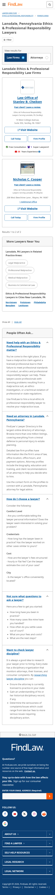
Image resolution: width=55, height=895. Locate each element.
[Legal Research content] (50, 862)
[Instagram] (34, 814)
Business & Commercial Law (21, 285)
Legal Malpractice (16, 262)
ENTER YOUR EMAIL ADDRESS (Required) (22, 790)
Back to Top (29, 734)
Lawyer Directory (9, 13)
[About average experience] (39, 151)
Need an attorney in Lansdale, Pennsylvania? (25, 418)
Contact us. (29, 771)
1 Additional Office (28, 201)
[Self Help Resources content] (50, 852)
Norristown (11, 302)
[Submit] (49, 796)
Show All (6, 322)
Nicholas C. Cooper (27, 179)
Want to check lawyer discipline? (20, 651)
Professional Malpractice (20, 270)
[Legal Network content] (50, 871)
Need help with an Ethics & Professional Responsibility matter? (23, 346)
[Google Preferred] (5, 824)
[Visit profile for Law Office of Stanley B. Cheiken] (27, 87)
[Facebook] (5, 814)
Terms (5, 887)
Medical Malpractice (18, 277)
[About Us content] (50, 834)
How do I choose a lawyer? (23, 499)
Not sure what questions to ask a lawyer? (23, 598)
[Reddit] (44, 814)
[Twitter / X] (24, 814)
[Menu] (4, 4)
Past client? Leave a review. (27, 107)
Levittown (23, 305)
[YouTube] (14, 814)
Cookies (43, 887)
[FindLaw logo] (16, 4)
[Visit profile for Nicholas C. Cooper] (27, 169)
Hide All (18, 322)
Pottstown (25, 302)
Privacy (16, 887)
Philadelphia (40, 302)
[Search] (50, 4)
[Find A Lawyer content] (50, 843)
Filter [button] (9, 39)
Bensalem (10, 305)
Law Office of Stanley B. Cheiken (27, 99)
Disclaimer (29, 887)
